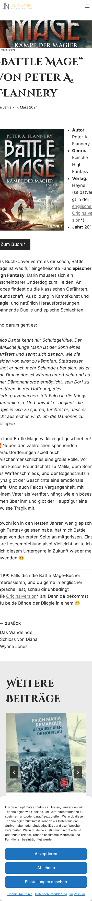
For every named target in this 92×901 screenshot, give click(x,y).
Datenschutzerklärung (51, 894)
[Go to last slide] (14, 772)
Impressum (77, 894)
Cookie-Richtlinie (19, 894)
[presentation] (46, 752)
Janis (7, 107)
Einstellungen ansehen (46, 881)
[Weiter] (78, 772)
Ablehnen (46, 867)
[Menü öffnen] (87, 6)
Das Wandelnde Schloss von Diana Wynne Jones (19, 635)
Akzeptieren (46, 853)
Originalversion (21, 596)
